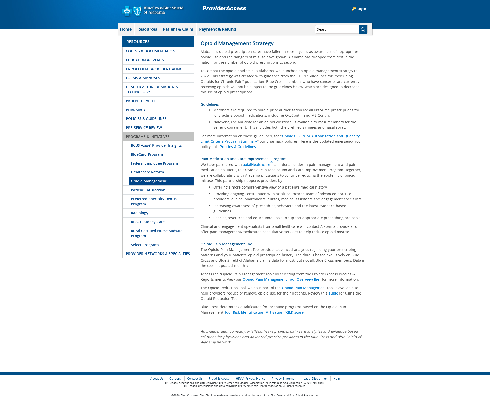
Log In (362, 9)
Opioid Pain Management (304, 287)
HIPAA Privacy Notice (250, 378)
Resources (147, 29)
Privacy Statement (284, 378)
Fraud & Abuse (219, 378)
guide (333, 293)
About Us (156, 378)
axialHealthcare (258, 164)
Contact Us (195, 378)
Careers (175, 378)
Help (336, 378)
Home (126, 29)
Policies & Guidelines (238, 146)
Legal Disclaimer (315, 378)
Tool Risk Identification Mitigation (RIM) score (264, 312)
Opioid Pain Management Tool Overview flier (282, 279)
